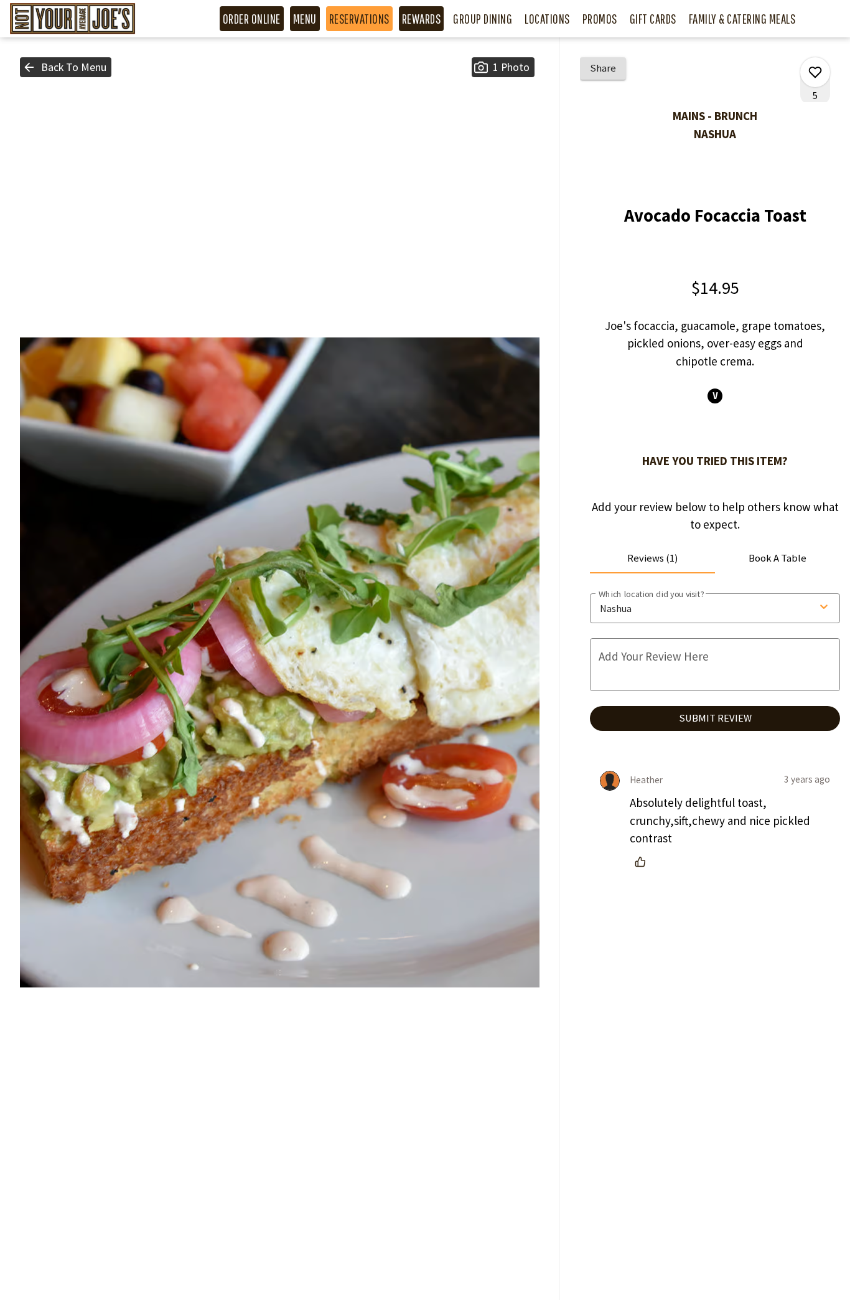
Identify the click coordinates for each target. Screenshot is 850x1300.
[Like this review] (643, 862)
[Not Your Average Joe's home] (86, 18)
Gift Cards (653, 18)
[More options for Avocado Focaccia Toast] (815, 72)
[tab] (652, 558)
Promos (599, 18)
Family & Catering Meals (742, 18)
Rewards (421, 18)
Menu (305, 18)
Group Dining (482, 18)
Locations (547, 18)
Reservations (359, 18)
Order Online (252, 18)
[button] (65, 67)
